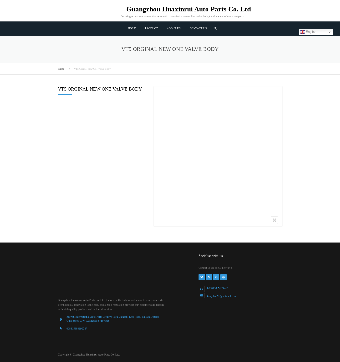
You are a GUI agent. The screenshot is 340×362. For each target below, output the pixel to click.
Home (132, 28)
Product (151, 28)
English (310, 31)
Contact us (198, 28)
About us (174, 28)
